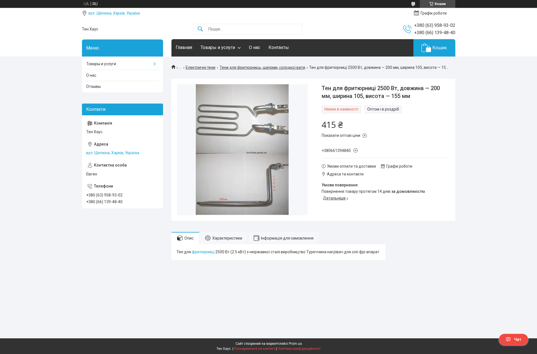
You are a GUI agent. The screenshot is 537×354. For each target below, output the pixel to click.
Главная (184, 47)
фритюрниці (203, 252)
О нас (254, 47)
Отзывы (93, 86)
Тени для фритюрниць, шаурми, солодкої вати (262, 67)
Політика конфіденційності (299, 349)
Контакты (278, 47)
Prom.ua (295, 344)
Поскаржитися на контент (254, 349)
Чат (517, 339)
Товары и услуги (218, 47)
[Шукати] (200, 29)
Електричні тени (200, 67)
